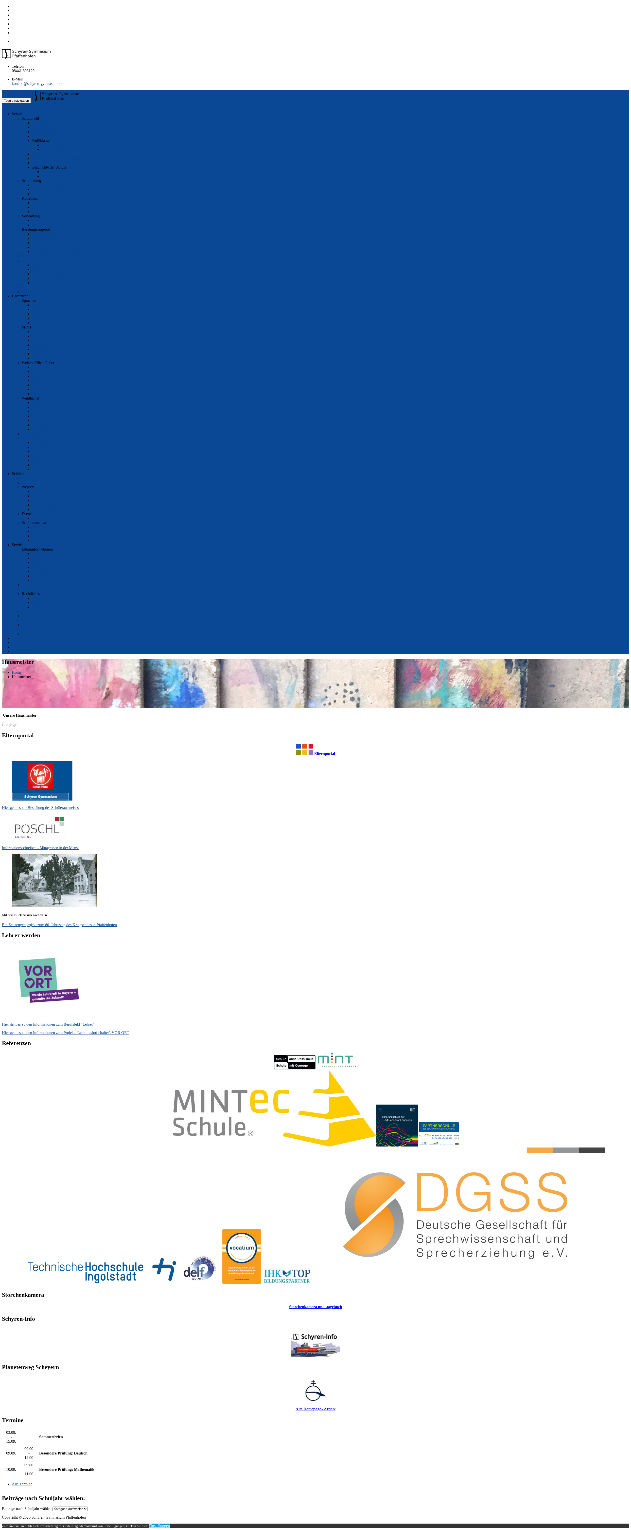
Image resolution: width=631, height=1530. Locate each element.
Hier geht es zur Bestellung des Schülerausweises (40, 807)
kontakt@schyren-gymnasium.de (37, 83)
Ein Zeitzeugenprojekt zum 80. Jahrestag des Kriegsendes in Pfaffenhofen (59, 925)
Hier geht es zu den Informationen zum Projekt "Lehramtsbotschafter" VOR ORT (65, 1033)
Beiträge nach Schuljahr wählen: (27, 1509)
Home (16, 672)
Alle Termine (22, 1484)
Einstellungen (159, 1526)
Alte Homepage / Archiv (315, 1409)
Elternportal (324, 753)
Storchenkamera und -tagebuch (315, 1307)
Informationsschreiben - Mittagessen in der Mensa (40, 848)
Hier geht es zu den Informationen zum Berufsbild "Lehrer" (48, 1024)
